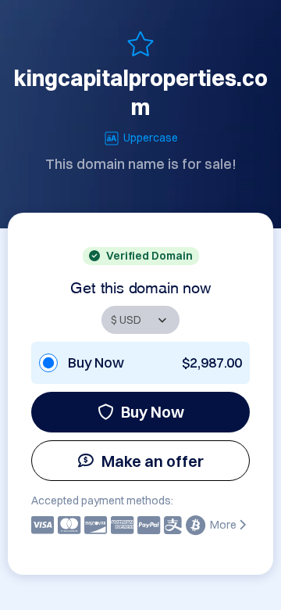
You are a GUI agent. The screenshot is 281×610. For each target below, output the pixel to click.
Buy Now (152, 412)
